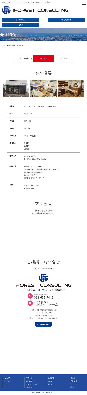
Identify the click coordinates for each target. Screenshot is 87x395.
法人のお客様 (66, 20)
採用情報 (51, 378)
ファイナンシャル (30, 381)
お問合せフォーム (46, 304)
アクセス (63, 58)
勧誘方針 (72, 387)
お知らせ (73, 378)
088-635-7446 (43, 297)
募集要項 (50, 381)
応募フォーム (51, 384)
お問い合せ (73, 381)
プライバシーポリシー (75, 384)
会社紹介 (7, 378)
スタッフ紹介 (23, 58)
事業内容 (29, 378)
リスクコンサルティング (31, 384)
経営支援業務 (29, 387)
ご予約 (20, 25)
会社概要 (43, 58)
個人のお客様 (20, 20)
